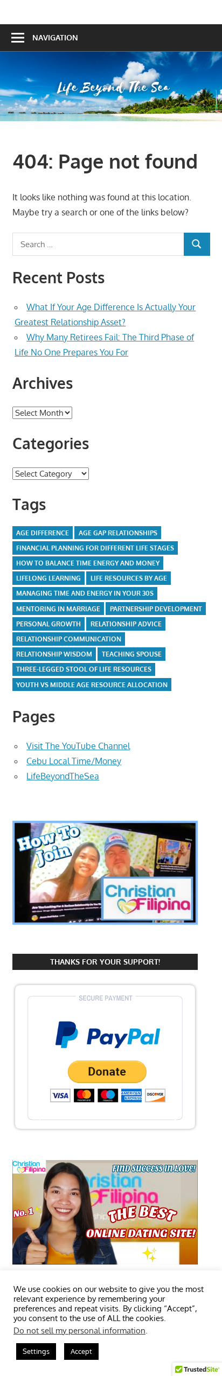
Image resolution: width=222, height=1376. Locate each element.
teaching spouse (132, 654)
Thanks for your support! (105, 961)
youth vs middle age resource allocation (92, 685)
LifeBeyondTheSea (62, 776)
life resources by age (129, 578)
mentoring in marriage (58, 609)
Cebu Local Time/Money (73, 761)
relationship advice (126, 624)
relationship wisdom (54, 654)
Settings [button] (36, 1351)
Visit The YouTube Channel (78, 746)
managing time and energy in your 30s (85, 593)
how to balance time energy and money (87, 563)
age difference (42, 533)
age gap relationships (118, 533)
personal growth (48, 624)
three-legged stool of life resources (83, 669)
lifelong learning (48, 578)
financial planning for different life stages (95, 548)
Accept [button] (81, 1351)
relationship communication (68, 639)
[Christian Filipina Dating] (105, 934)
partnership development (156, 609)
